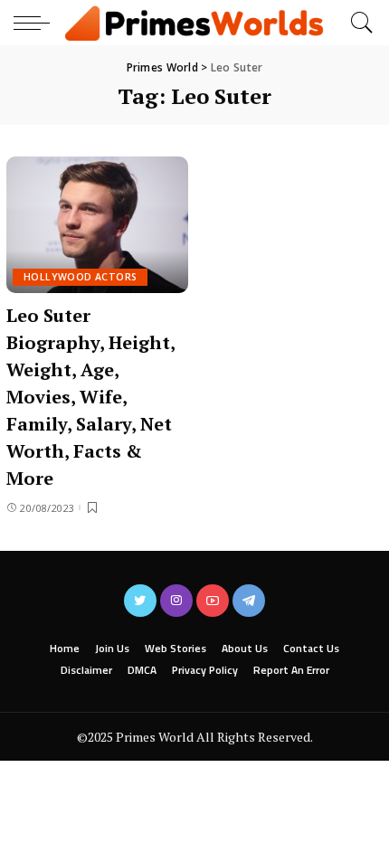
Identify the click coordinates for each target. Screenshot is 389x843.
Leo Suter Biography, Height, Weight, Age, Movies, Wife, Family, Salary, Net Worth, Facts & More (91, 396)
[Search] (357, 22)
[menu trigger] (36, 22)
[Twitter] (140, 600)
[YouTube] (212, 600)
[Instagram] (176, 600)
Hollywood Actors (80, 276)
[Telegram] (248, 600)
